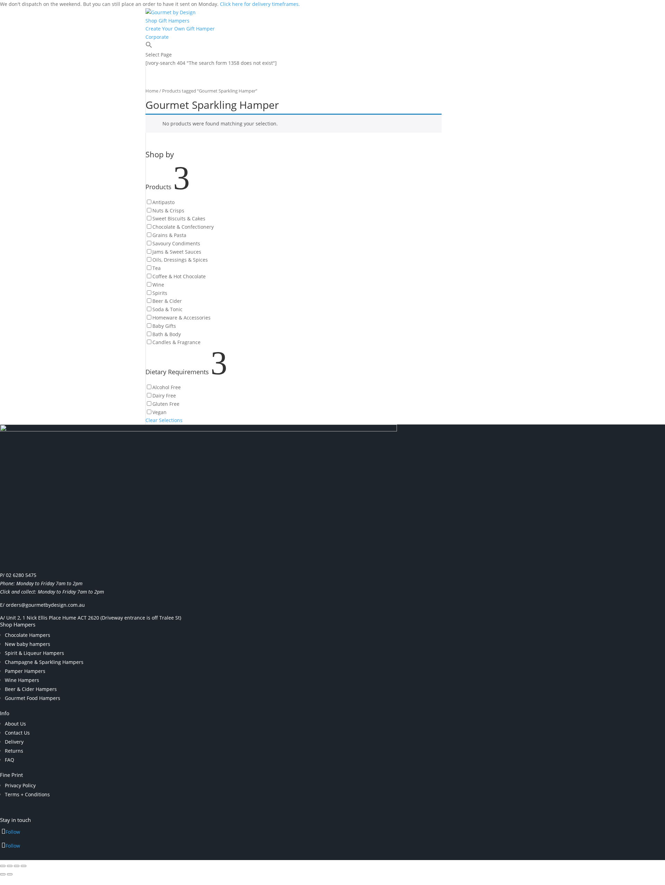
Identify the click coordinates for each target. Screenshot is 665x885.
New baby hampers (27, 644)
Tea (156, 268)
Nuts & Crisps (168, 210)
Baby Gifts (164, 326)
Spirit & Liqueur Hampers (34, 653)
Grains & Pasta (169, 235)
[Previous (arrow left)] (3, 874)
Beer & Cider (167, 301)
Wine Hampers (22, 680)
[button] (148, 46)
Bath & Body (166, 334)
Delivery (14, 741)
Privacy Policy (20, 785)
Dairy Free (164, 395)
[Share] (16, 866)
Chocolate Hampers (27, 635)
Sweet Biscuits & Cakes (178, 218)
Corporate (157, 37)
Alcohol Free (166, 387)
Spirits (159, 293)
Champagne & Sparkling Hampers (44, 662)
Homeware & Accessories (181, 317)
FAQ (9, 759)
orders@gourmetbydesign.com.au (45, 605)
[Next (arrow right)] (9, 874)
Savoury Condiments (176, 243)
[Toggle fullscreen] (9, 866)
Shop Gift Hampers (167, 20)
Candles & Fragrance (176, 342)
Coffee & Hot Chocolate (179, 276)
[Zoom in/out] (3, 866)
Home (151, 91)
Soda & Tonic (167, 309)
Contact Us (17, 732)
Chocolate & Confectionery (183, 227)
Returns (14, 750)
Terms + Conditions (27, 794)
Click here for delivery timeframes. (260, 4)
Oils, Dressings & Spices (180, 259)
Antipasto (163, 202)
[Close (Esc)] (23, 866)
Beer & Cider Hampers (31, 689)
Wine (158, 284)
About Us (15, 723)
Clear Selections (164, 420)
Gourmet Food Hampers (32, 698)
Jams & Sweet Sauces (176, 251)
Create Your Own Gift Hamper (180, 28)
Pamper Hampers (25, 671)
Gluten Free (165, 404)
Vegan (159, 412)
